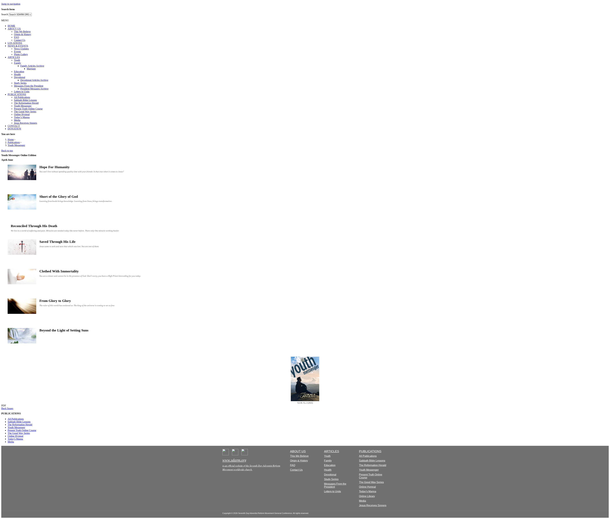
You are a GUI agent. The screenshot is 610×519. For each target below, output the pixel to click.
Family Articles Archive (32, 65)
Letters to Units (21, 91)
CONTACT (14, 126)
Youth (17, 60)
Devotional (19, 77)
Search (5, 14)
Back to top (7, 150)
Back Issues (7, 408)
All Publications (22, 97)
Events (17, 51)
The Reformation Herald (26, 103)
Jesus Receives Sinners (25, 123)
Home (11, 139)
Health (17, 74)
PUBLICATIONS (17, 94)
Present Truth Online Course (28, 108)
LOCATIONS (15, 43)
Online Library (367, 496)
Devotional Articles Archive (34, 80)
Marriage (31, 68)
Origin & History (22, 34)
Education (19, 71)
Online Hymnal (22, 114)
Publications (14, 142)
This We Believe (22, 31)
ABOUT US (14, 28)
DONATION (14, 128)
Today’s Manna (22, 117)
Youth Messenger (22, 105)
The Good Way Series (25, 111)
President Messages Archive (34, 88)
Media (17, 120)
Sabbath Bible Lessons (25, 100)
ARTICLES (14, 57)
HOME (11, 25)
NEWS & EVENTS (18, 45)
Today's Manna (15, 439)
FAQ (16, 37)
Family (17, 63)
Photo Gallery (21, 54)
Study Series (20, 83)
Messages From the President (28, 85)
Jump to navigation (10, 4)
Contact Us (19, 40)
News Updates (21, 48)
